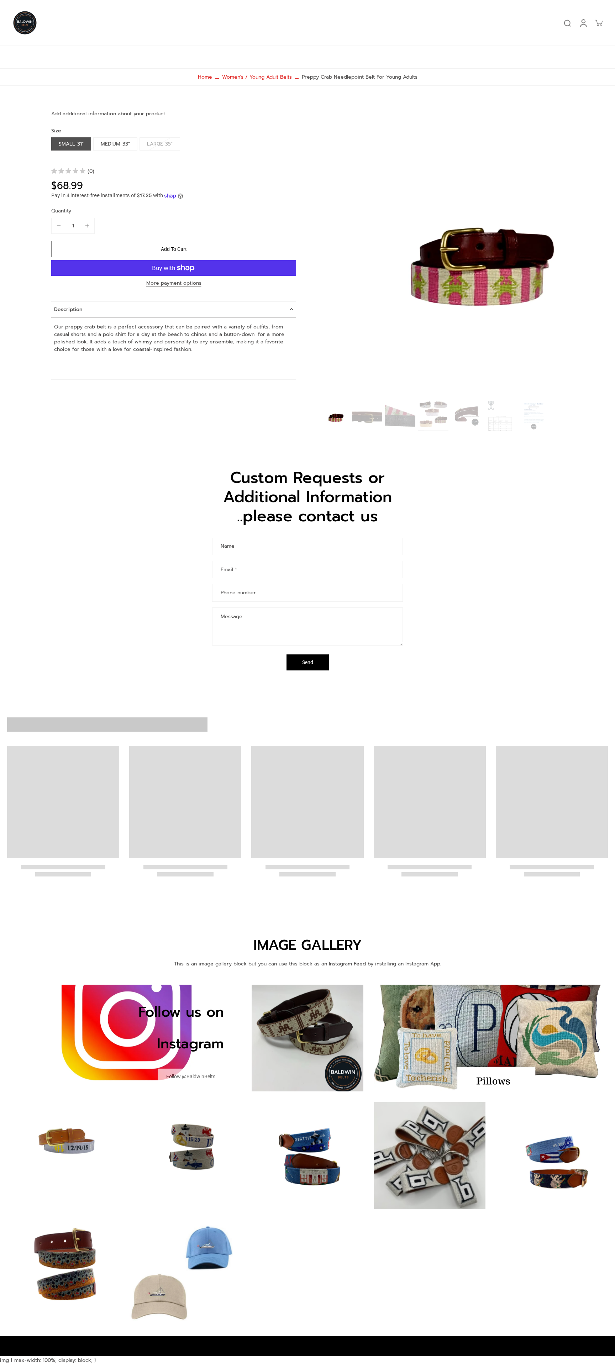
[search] (567, 23)
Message (231, 616)
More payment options (173, 284)
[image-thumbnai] (334, 416)
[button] (173, 249)
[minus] (59, 225)
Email (229, 570)
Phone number (238, 592)
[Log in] (583, 23)
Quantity (61, 211)
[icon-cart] (598, 23)
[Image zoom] (463, 251)
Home (205, 77)
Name (228, 546)
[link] (191, 1076)
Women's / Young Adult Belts (257, 77)
